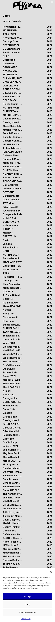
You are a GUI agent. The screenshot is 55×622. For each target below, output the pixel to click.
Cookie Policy (26, 619)
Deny (27, 604)
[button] (50, 571)
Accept (27, 596)
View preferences (27, 612)
